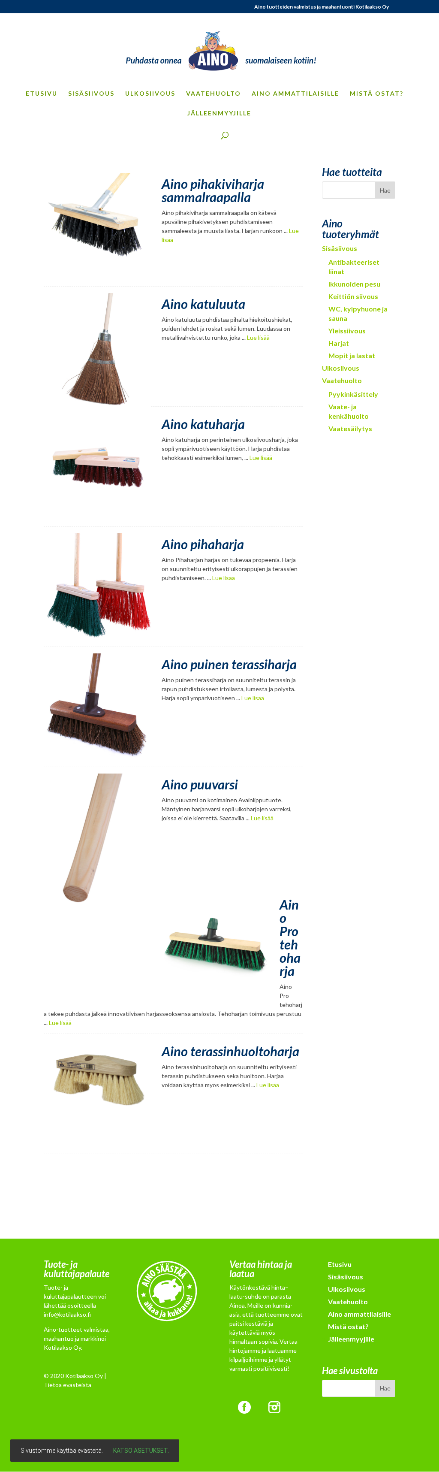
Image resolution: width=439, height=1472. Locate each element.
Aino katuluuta (203, 304)
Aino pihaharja (203, 544)
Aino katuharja (203, 424)
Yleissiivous (347, 330)
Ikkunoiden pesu (354, 284)
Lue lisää (258, 337)
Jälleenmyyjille (219, 113)
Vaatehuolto (213, 94)
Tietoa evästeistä (67, 1384)
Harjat (338, 343)
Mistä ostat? (376, 94)
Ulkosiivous (150, 94)
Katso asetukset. (141, 1450)
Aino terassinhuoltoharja (230, 1051)
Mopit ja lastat (351, 355)
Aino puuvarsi (200, 784)
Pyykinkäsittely (353, 394)
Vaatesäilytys (350, 428)
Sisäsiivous (91, 94)
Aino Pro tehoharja (290, 937)
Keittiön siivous (353, 296)
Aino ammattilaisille (295, 94)
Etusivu (41, 94)
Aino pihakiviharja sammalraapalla (213, 190)
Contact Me (173, 1200)
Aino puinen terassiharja (229, 664)
